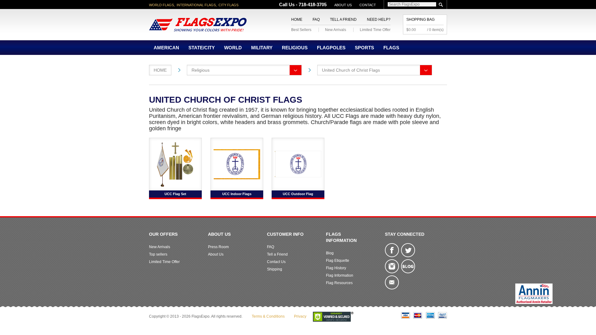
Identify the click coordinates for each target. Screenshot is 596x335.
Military (262, 47)
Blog (330, 253)
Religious (295, 47)
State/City (201, 47)
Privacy (300, 316)
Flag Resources (339, 283)
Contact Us (276, 262)
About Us (343, 5)
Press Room (218, 247)
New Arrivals (335, 30)
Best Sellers (301, 30)
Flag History (336, 268)
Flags (391, 47)
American (166, 47)
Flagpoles (331, 47)
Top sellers (158, 254)
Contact (367, 5)
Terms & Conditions (268, 316)
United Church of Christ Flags (351, 70)
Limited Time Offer (375, 30)
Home (296, 19)
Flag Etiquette (337, 260)
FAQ (316, 19)
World (233, 47)
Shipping (274, 269)
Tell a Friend (343, 19)
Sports (364, 47)
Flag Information (339, 275)
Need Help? (379, 19)
